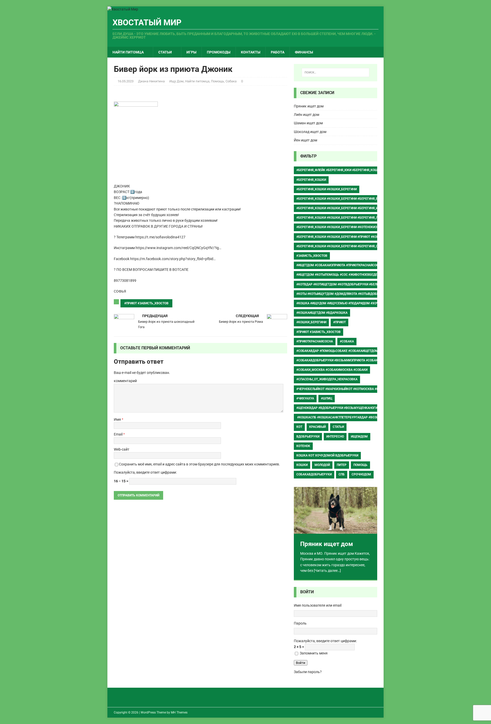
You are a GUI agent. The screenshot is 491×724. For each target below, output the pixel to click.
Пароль (300, 623)
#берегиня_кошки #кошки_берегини (326, 189)
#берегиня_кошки (311, 180)
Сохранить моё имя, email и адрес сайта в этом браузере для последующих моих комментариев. (199, 464)
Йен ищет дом (305, 140)
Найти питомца (128, 52)
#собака (347, 341)
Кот (299, 427)
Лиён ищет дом (306, 115)
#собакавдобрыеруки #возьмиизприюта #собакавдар (342, 360)
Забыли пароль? (308, 672)
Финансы (304, 52)
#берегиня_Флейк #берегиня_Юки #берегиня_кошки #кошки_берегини (354, 170)
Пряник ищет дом (308, 106)
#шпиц (326, 398)
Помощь (217, 81)
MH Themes (179, 712)
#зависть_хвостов (311, 256)
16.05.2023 (125, 81)
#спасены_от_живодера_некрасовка (327, 379)
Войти (300, 663)
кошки (302, 465)
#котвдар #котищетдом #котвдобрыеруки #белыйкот (341, 284)
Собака (231, 81)
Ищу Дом (176, 81)
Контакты (250, 52)
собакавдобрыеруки (314, 474)
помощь (360, 465)
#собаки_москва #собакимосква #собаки (331, 370)
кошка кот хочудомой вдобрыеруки (327, 455)
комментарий (125, 381)
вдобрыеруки (307, 436)
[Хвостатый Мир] (122, 9)
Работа (277, 52)
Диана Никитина (151, 81)
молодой (322, 465)
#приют (339, 322)
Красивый (317, 427)
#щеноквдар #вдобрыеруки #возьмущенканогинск (340, 408)
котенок (303, 446)
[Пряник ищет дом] (335, 510)
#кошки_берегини (311, 322)
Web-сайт (121, 449)
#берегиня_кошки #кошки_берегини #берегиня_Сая (339, 246)
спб (342, 474)
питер (342, 465)
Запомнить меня (314, 653)
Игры (191, 52)
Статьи (165, 52)
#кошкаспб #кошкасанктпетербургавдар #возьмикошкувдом (350, 417)
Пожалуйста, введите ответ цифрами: (145, 472)
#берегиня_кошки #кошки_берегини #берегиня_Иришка (342, 208)
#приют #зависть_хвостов (146, 303)
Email (118, 434)
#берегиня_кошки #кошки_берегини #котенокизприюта (342, 227)
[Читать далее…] (327, 571)
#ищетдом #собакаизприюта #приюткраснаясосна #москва (347, 265)
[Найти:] (335, 72)
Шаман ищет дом (308, 123)
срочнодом (361, 474)
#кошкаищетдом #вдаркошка (322, 313)
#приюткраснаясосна (314, 341)
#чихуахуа (305, 398)
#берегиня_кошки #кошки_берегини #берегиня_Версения (344, 199)
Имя (118, 419)
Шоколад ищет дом (310, 132)
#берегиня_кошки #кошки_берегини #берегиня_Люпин (341, 217)
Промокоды (218, 52)
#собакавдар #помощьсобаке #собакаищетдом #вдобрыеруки (350, 351)
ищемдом (359, 436)
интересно (335, 436)
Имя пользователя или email (317, 605)
